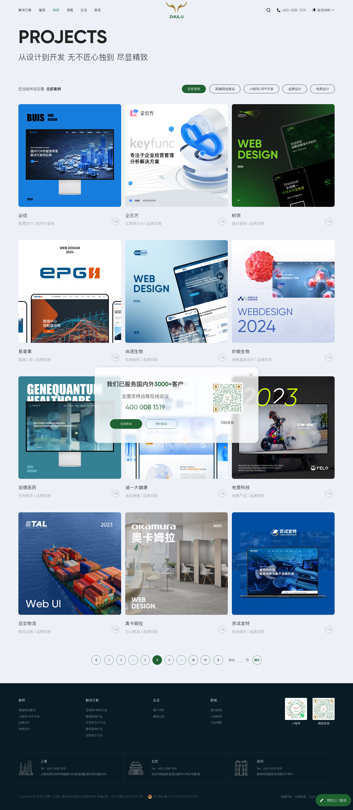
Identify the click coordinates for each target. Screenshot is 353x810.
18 (193, 660)
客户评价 (158, 710)
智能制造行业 (94, 716)
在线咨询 (126, 424)
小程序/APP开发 (29, 716)
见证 (83, 10)
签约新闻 (216, 710)
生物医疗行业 (94, 735)
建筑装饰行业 (94, 729)
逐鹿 (70, 10)
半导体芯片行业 (96, 723)
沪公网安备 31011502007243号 (175, 796)
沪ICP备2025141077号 (127, 796)
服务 (42, 10)
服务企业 (158, 716)
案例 (56, 10)
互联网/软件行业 (96, 710)
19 (205, 660)
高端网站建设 (27, 710)
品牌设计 (24, 723)
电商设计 (24, 729)
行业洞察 (216, 723)
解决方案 (24, 10)
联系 (97, 10)
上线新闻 (216, 716)
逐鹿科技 (286, 797)
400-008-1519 (294, 10)
